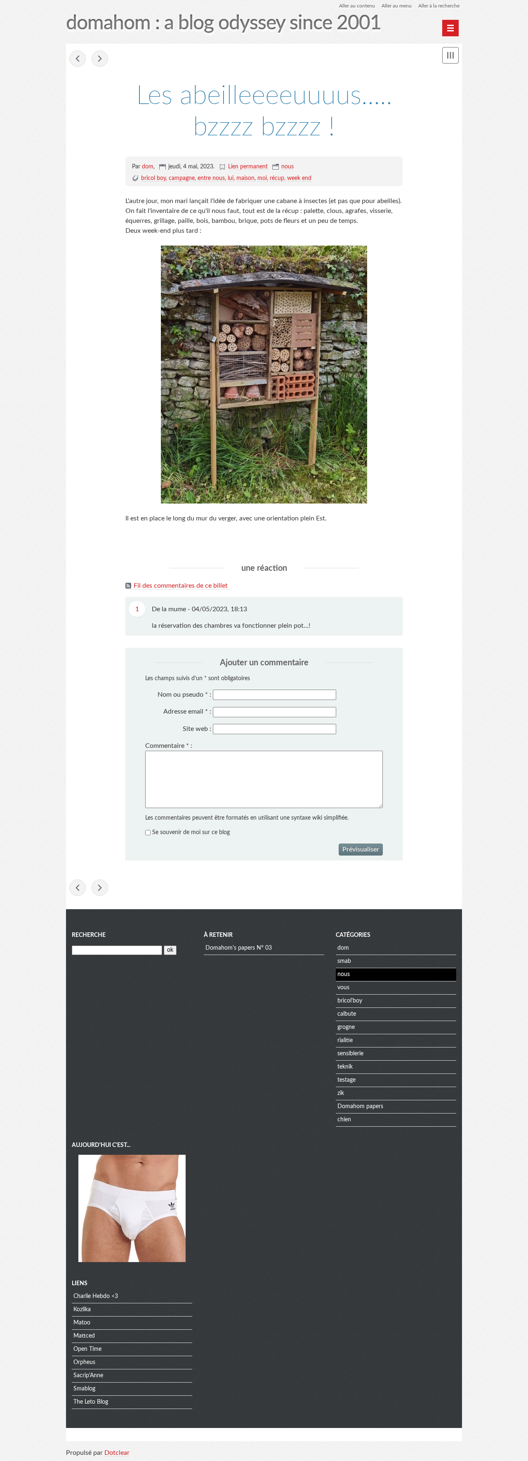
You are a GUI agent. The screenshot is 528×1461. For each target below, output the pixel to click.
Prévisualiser (360, 849)
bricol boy (153, 178)
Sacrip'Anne (88, 1375)
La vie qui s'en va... (100, 58)
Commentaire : (168, 745)
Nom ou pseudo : (184, 694)
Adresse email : (187, 711)
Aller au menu (397, 5)
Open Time (87, 1349)
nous (287, 167)
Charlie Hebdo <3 (95, 1296)
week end (299, 178)
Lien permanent (248, 167)
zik (340, 1093)
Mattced (84, 1336)
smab (344, 961)
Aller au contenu (357, 5)
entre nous (211, 178)
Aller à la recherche (439, 5)
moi (262, 178)
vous (343, 988)
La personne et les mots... (77, 58)
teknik (345, 1067)
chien (344, 1120)
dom (147, 167)
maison (245, 178)
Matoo (81, 1323)
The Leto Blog (90, 1402)
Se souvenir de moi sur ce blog (191, 832)
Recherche (89, 935)
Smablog (84, 1389)
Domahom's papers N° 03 (238, 948)
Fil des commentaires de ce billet (181, 585)
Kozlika (82, 1309)
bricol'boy (349, 1001)
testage (346, 1080)
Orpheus (84, 1362)
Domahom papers (360, 1106)
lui (230, 178)
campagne (182, 178)
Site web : (197, 729)
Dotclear (117, 1452)
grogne (346, 1027)
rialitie (345, 1040)
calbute (346, 1014)
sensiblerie (350, 1054)
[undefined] (450, 28)
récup (277, 178)
